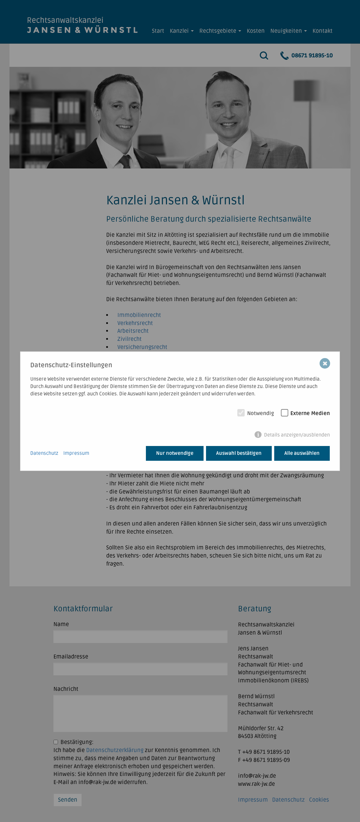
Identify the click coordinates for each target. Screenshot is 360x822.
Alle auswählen (302, 453)
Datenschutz (44, 453)
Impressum (76, 453)
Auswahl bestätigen (239, 453)
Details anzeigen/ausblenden (297, 435)
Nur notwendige (174, 453)
